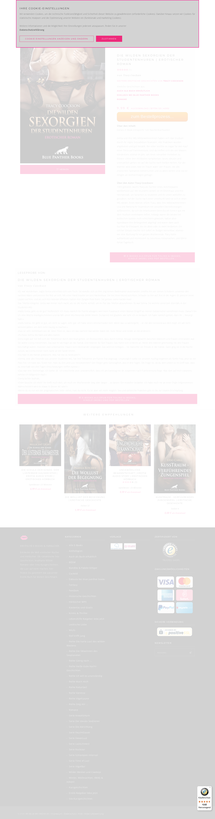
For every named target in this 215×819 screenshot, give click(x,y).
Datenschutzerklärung (32, 29)
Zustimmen (109, 39)
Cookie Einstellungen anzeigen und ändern (56, 39)
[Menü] (210, 788)
